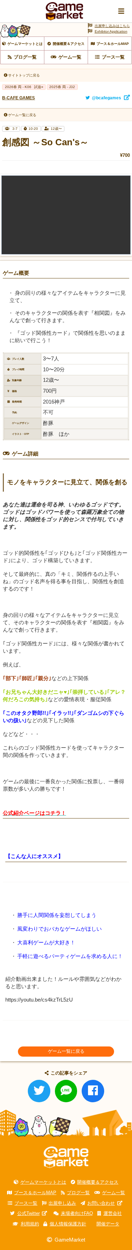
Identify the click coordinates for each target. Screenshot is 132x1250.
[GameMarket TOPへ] (66, 1157)
